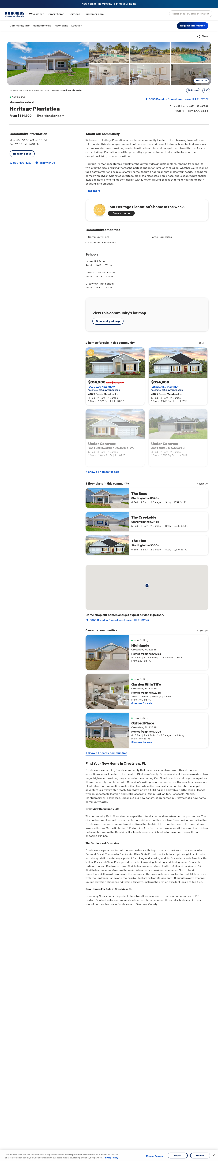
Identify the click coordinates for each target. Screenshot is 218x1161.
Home (13, 90)
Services (74, 14)
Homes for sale (42, 25)
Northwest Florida (37, 90)
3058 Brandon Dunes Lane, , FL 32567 (178, 99)
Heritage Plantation (72, 90)
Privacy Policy (111, 1157)
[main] (109, 596)
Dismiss (200, 1155)
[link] (48, 63)
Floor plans (61, 25)
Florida (22, 90)
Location (76, 25)
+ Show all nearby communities (106, 753)
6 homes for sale (141, 703)
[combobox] (190, 13)
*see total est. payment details (104, 388)
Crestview (54, 90)
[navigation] (46, 90)
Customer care (94, 14)
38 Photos (193, 90)
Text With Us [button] (47, 162)
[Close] (214, 1155)
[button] (192, 25)
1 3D (206, 90)
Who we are (36, 14)
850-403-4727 (22, 162)
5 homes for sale (141, 742)
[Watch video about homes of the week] (98, 209)
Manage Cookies (154, 1156)
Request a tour (22, 153)
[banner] (109, 4)
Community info (20, 25)
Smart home (56, 14)
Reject (177, 1155)
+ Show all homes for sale (102, 472)
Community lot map (108, 321)
